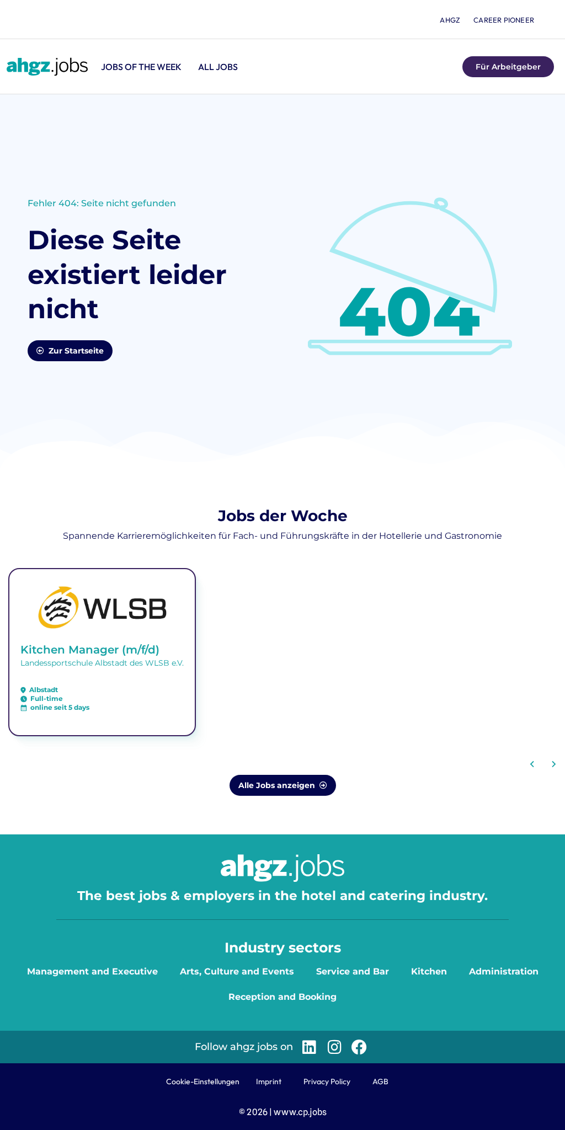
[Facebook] (359, 1047)
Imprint (268, 1081)
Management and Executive (92, 971)
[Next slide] (553, 764)
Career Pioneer (503, 19)
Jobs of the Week (141, 66)
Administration (504, 971)
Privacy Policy (326, 1081)
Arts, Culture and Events (237, 971)
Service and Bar (352, 971)
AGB (380, 1081)
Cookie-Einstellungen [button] (202, 1081)
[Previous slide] (532, 764)
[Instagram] (334, 1047)
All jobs (218, 66)
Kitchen (429, 971)
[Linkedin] (309, 1047)
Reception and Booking (282, 997)
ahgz (450, 19)
